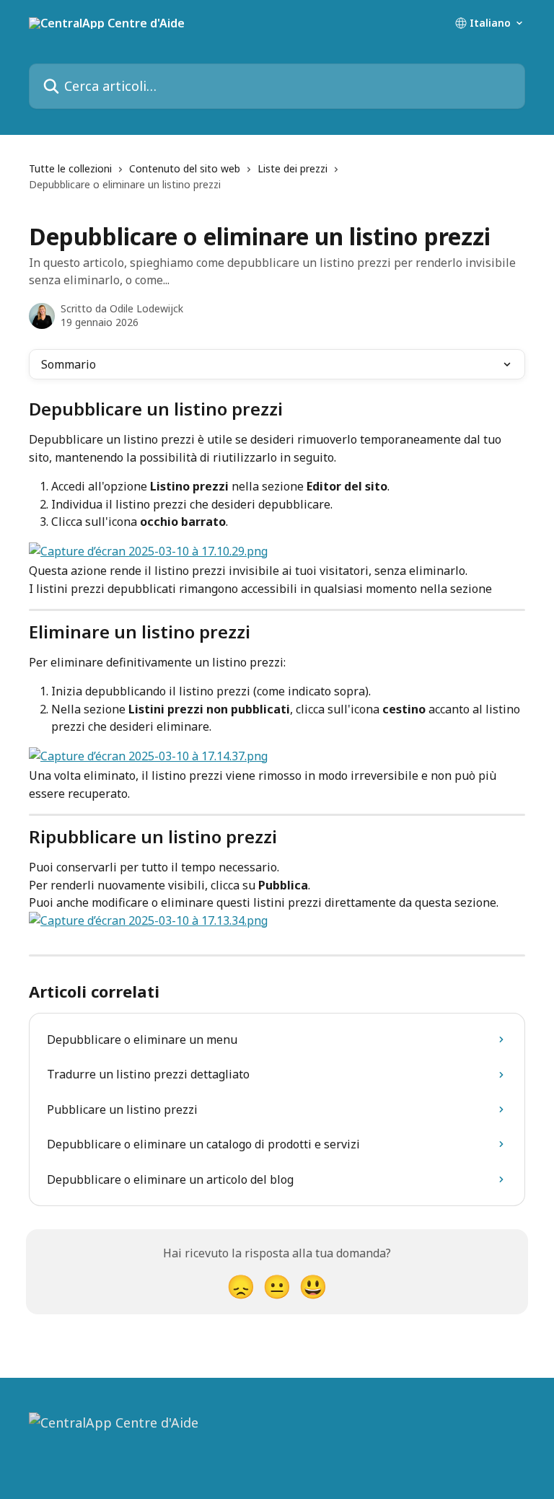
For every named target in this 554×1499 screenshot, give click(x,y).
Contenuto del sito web (184, 168)
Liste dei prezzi (292, 168)
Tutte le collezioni (70, 168)
